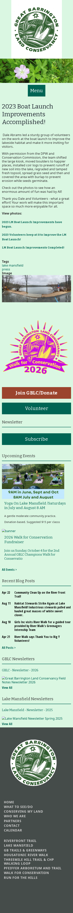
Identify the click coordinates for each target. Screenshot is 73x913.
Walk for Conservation (26, 873)
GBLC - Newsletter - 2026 (20, 670)
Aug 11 (6, 603)
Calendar (13, 830)
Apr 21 (6, 637)
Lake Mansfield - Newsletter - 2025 (27, 710)
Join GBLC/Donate (36, 393)
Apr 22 (6, 592)
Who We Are (15, 816)
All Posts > (9, 647)
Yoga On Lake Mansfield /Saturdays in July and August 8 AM (35, 505)
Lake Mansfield (18, 846)
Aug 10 (6, 622)
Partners (12, 821)
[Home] (36, 29)
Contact (12, 826)
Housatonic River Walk (26, 855)
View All (7, 687)
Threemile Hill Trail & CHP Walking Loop (29, 862)
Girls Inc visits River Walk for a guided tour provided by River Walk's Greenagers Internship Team (42, 626)
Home (9, 802)
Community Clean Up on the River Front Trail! (39, 594)
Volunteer (36, 408)
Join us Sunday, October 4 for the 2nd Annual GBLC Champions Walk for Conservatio (31, 554)
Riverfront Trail (20, 841)
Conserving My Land (23, 812)
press (6, 269)
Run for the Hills (21, 878)
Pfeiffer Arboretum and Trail (33, 868)
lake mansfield (12, 265)
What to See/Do (18, 807)
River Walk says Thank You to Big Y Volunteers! (37, 639)
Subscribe (36, 439)
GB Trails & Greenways (25, 850)
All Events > (9, 569)
